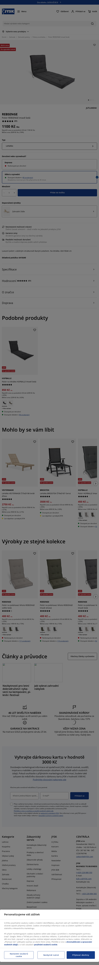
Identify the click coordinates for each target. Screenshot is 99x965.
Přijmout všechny (80, 955)
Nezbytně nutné (51, 955)
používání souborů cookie (45, 944)
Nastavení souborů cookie (19, 955)
